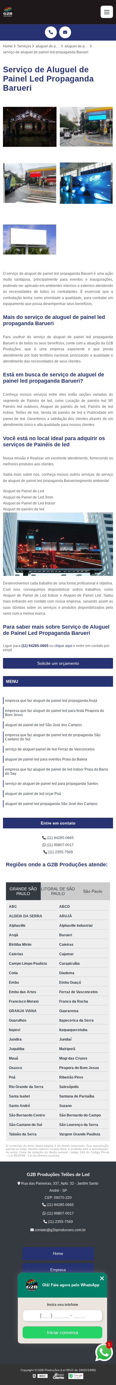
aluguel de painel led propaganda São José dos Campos (51, 804)
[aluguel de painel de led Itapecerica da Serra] (86, 183)
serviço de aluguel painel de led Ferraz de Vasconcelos (50, 749)
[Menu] (106, 12)
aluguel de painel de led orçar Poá (33, 794)
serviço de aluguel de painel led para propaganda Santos (51, 784)
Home (58, 1253)
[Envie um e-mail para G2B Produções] (65, 32)
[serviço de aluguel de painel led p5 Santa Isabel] (86, 127)
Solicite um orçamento (58, 663)
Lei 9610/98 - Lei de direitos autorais (34, 1155)
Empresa (58, 1270)
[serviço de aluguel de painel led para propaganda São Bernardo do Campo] (30, 239)
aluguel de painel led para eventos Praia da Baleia (46, 759)
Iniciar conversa (62, 1332)
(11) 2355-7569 (60, 852)
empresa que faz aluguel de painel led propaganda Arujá (51, 701)
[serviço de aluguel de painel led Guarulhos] (30, 127)
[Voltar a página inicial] (7, 12)
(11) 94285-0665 (35, 646)
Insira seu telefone (62, 1305)
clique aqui (63, 646)
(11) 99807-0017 (60, 845)
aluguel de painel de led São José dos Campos (43, 725)
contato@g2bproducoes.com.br (60, 1230)
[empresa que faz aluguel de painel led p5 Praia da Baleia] (30, 183)
